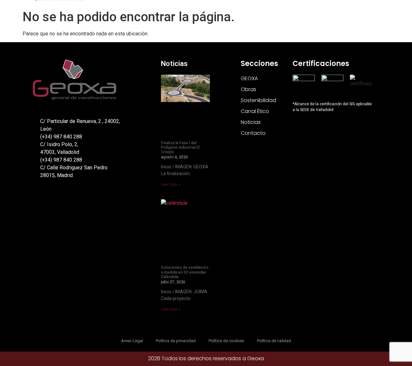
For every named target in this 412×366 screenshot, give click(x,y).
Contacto (253, 133)
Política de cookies (226, 340)
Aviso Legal (132, 340)
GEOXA (249, 78)
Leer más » (171, 184)
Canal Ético (255, 111)
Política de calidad (274, 340)
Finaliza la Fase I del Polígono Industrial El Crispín (180, 148)
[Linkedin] (50, 199)
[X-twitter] (36, 199)
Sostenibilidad (258, 100)
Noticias (174, 64)
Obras (248, 89)
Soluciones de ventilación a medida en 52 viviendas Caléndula (184, 272)
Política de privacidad (176, 340)
